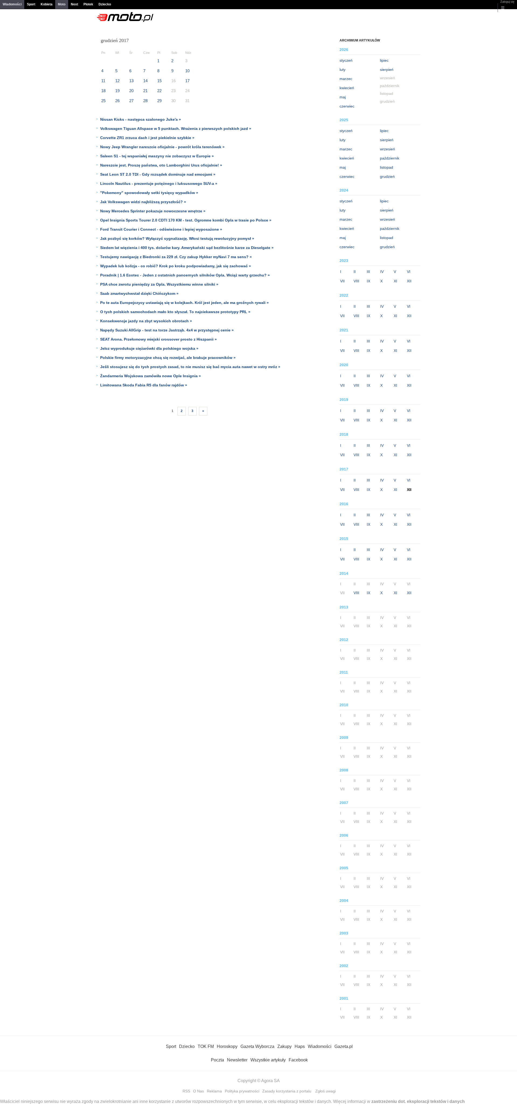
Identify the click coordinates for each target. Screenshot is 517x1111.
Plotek (88, 4)
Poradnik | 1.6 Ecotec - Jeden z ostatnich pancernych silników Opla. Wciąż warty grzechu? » (185, 275)
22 (159, 90)
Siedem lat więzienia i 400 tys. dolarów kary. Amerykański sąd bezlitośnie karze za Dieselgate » (187, 247)
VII (342, 281)
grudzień (387, 176)
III (368, 271)
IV (382, 271)
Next (74, 4)
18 (103, 90)
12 (117, 80)
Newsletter (237, 1060)
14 (145, 80)
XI (395, 281)
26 (117, 100)
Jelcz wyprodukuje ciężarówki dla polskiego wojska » (149, 348)
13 (131, 80)
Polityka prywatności (242, 1091)
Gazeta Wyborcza (257, 1046)
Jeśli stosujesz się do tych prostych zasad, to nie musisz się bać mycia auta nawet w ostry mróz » (190, 367)
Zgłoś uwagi (325, 1091)
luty (342, 69)
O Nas (198, 1091)
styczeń (346, 60)
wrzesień (387, 149)
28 (145, 100)
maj (343, 97)
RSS (186, 1091)
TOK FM (206, 1046)
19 (117, 90)
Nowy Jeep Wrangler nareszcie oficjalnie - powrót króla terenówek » (162, 147)
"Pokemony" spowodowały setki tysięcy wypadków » (149, 193)
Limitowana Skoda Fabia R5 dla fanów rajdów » (143, 385)
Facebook (298, 1060)
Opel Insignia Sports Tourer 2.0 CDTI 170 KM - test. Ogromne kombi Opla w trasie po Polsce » (185, 220)
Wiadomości (12, 4)
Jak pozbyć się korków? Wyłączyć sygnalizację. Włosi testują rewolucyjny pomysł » (177, 238)
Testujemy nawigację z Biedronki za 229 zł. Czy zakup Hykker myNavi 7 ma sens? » (176, 257)
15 (159, 80)
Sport (31, 4)
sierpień (386, 69)
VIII (356, 281)
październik (389, 158)
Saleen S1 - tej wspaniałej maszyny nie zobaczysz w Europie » (157, 156)
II (355, 271)
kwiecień (347, 88)
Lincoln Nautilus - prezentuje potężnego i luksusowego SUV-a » (158, 183)
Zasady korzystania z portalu (286, 1091)
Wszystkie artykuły (268, 1060)
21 (145, 90)
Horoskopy (227, 1046)
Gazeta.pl (343, 1046)
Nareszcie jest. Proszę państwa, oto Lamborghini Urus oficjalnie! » (161, 165)
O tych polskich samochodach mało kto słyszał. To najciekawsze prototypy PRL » (175, 312)
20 (131, 90)
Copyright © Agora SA (258, 1080)
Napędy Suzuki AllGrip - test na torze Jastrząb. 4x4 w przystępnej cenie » (167, 330)
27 (131, 100)
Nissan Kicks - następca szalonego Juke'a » (140, 119)
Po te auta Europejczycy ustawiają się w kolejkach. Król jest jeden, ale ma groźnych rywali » (184, 302)
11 (103, 80)
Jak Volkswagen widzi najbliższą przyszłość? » (143, 202)
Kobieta (47, 4)
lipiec (384, 60)
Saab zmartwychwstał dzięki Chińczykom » (139, 293)
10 (187, 70)
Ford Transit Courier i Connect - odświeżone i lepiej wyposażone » (161, 229)
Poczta (217, 1060)
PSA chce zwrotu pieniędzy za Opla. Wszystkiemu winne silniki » (159, 284)
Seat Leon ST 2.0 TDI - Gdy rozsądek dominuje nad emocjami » (157, 174)
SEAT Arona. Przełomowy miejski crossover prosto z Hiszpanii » (158, 339)
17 (187, 80)
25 (103, 100)
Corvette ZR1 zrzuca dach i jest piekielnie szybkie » (147, 138)
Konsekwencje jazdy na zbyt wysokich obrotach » (146, 321)
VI (408, 271)
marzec (346, 79)
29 (159, 100)
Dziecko (105, 4)
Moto (61, 4)
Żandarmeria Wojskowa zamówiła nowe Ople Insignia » (150, 376)
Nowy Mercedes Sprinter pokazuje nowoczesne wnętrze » (152, 211)
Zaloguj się (507, 1)
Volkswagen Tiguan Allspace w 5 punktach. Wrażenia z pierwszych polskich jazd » (175, 128)
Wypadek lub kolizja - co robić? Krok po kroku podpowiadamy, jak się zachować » (175, 266)
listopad (386, 167)
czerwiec (347, 106)
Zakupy (284, 1046)
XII (409, 281)
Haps (300, 1046)
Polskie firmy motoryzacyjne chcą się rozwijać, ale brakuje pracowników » (168, 357)
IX (368, 281)
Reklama (214, 1091)
